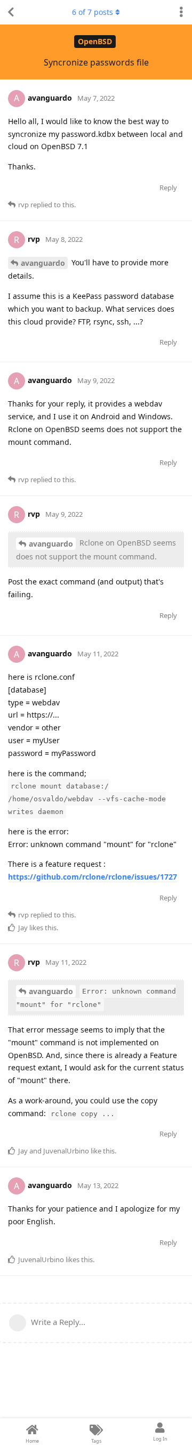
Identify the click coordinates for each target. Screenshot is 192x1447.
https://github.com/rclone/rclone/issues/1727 (92, 877)
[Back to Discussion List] (10, 12)
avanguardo (43, 263)
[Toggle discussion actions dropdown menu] (181, 12)
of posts (92, 12)
